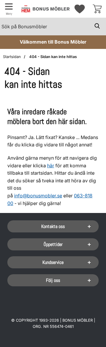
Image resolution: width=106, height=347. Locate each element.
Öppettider (53, 244)
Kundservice (53, 262)
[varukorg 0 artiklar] (97, 9)
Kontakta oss (53, 226)
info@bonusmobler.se (38, 196)
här (50, 165)
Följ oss (53, 280)
